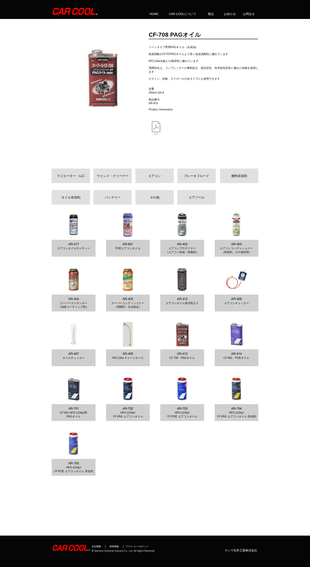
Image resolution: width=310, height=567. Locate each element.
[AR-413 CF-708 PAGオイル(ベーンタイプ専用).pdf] (156, 128)
